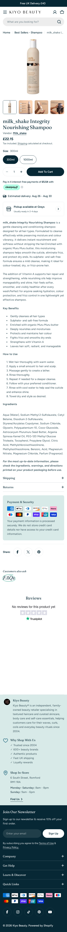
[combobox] (33, 22)
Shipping (22, 143)
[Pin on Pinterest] (39, 552)
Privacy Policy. (11, 847)
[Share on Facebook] (17, 552)
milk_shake (19, 133)
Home (6, 32)
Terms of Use (46, 843)
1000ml (28, 159)
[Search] (59, 22)
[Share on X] (28, 552)
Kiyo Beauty (20, 925)
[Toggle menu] (5, 12)
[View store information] (58, 209)
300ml (10, 159)
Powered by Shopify (40, 925)
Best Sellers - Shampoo (28, 32)
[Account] (55, 12)
